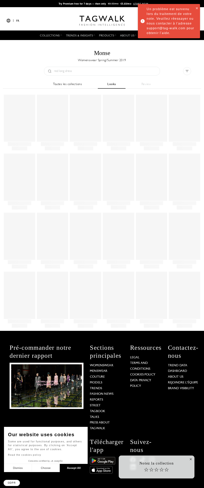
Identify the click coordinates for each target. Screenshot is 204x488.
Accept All (74, 467)
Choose (46, 467)
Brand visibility (181, 388)
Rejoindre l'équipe (183, 382)
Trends (96, 388)
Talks (94, 417)
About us (175, 376)
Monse (102, 53)
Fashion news (101, 394)
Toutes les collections (67, 84)
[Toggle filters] (187, 71)
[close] (197, 8)
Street (95, 405)
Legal (135, 357)
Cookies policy (142, 374)
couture (97, 376)
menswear (98, 371)
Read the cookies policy (24, 455)
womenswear (101, 365)
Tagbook (97, 411)
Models (96, 382)
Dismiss (18, 467)
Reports (96, 399)
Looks (111, 84)
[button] (12, 483)
